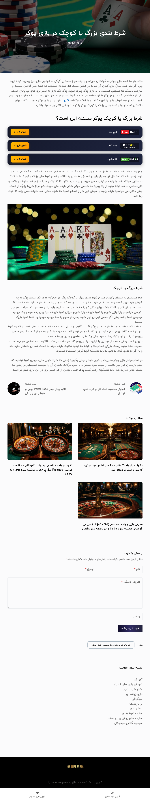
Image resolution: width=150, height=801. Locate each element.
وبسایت (135, 617)
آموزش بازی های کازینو (128, 684)
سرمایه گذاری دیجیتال (128, 723)
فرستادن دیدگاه (130, 628)
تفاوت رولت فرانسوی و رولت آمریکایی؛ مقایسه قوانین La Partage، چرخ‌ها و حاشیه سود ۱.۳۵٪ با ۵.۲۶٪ (41, 470)
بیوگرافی (137, 699)
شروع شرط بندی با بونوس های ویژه (110, 645)
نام (137, 569)
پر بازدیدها (135, 704)
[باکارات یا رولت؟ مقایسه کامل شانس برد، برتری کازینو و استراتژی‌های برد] (110, 441)
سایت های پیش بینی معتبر (124, 718)
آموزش (138, 680)
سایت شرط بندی (132, 714)
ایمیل (89, 569)
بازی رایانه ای (134, 694)
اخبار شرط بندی (132, 689)
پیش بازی (136, 709)
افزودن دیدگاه (130, 582)
